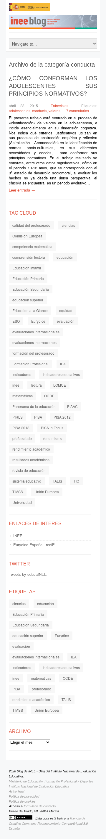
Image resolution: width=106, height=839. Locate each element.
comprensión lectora (28, 257)
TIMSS (17, 491)
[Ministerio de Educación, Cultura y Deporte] (29, 9)
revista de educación (29, 470)
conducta (39, 110)
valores (54, 110)
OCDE (49, 395)
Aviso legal (16, 791)
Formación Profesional (30, 363)
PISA (38, 417)
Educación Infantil (26, 267)
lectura (36, 385)
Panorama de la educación (34, 406)
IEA (63, 363)
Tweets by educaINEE (28, 574)
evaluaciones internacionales (35, 331)
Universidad (22, 502)
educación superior (27, 299)
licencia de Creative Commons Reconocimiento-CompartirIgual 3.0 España (48, 823)
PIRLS (17, 417)
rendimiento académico (31, 448)
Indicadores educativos (61, 374)
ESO (16, 321)
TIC (76, 480)
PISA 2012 (62, 417)
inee (15, 385)
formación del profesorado (33, 353)
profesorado (22, 438)
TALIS (57, 480)
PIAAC (72, 406)
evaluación (65, 321)
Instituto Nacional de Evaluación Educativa (39, 786)
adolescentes (19, 110)
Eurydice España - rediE (34, 544)
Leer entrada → (22, 190)
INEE (17, 536)
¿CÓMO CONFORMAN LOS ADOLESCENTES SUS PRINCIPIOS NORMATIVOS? (53, 86)
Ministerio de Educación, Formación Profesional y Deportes (51, 781)
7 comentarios (77, 110)
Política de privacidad (24, 796)
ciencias (68, 225)
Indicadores (21, 374)
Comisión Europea (27, 235)
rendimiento (52, 438)
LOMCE (59, 385)
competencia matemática (32, 246)
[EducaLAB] (73, 9)
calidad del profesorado (31, 225)
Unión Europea (46, 491)
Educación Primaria (28, 278)
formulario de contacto (40, 806)
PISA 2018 (20, 427)
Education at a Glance (30, 310)
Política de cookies (22, 801)
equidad (65, 310)
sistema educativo (26, 480)
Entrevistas (59, 105)
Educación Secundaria (30, 289)
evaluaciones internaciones (34, 342)
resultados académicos (30, 459)
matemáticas (22, 395)
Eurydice (38, 321)
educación (65, 257)
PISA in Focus (52, 427)
